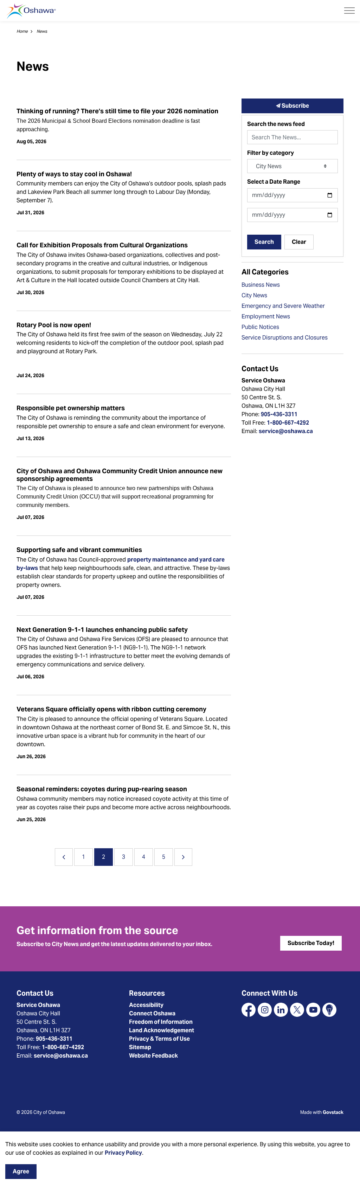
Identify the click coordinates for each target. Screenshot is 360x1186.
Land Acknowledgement (161, 1030)
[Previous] (64, 857)
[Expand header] (349, 10)
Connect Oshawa (152, 1013)
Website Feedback (153, 1055)
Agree (21, 1171)
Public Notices (260, 327)
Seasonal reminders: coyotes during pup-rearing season (102, 789)
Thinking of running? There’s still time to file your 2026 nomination (117, 111)
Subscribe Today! (311, 943)
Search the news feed (276, 124)
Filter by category (270, 153)
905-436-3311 (279, 414)
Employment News (266, 316)
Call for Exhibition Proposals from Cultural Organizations (102, 245)
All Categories (265, 272)
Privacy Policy (123, 1152)
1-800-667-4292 (288, 422)
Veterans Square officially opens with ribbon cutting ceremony (111, 709)
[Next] (183, 857)
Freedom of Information (161, 1022)
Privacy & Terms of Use (159, 1038)
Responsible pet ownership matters (71, 408)
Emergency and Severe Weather (283, 306)
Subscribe (295, 105)
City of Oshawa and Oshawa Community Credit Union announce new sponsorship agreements (120, 475)
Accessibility (146, 1005)
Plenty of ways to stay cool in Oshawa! (74, 174)
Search (264, 242)
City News (254, 295)
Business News (261, 284)
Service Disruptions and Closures (285, 337)
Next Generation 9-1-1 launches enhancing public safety (102, 630)
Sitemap (140, 1047)
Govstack (333, 1112)
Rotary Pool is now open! (54, 325)
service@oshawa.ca (286, 431)
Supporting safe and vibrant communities (79, 550)
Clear (299, 242)
